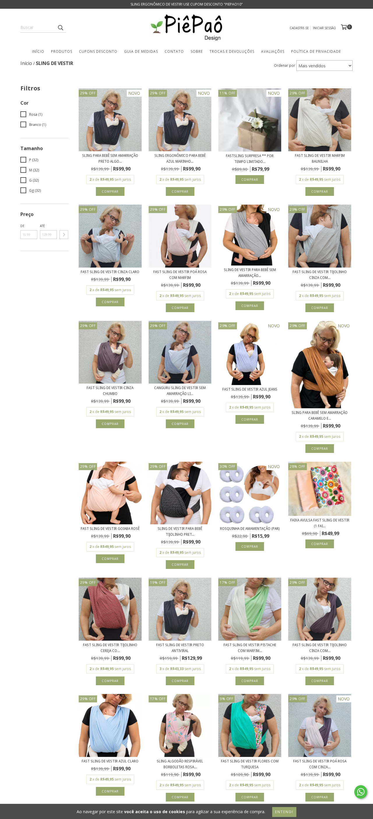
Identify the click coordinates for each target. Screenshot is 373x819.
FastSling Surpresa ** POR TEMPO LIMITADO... (250, 159)
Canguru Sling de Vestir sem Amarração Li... (180, 391)
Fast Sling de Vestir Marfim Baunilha (320, 159)
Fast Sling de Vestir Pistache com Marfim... (250, 648)
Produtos (61, 51)
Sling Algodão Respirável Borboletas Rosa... (180, 764)
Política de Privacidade (316, 51)
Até (42, 226)
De (22, 226)
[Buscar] (60, 27)
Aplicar (63, 234)
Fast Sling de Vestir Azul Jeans (249, 389)
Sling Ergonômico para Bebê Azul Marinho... (180, 159)
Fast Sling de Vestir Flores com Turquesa (250, 764)
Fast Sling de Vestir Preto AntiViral (180, 648)
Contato (174, 51)
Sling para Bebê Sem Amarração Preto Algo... (110, 159)
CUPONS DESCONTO (98, 51)
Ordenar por (284, 65)
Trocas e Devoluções (232, 51)
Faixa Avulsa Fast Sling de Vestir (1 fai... (319, 523)
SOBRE (197, 51)
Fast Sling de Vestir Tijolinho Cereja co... (110, 648)
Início (38, 51)
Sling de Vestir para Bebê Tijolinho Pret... (180, 532)
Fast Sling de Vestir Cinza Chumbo (110, 391)
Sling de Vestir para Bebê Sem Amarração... (250, 273)
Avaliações (272, 51)
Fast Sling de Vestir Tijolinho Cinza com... (320, 275)
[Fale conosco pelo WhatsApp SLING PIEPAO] (360, 792)
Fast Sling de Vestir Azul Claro (110, 761)
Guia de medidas (141, 51)
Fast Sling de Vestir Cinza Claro (110, 272)
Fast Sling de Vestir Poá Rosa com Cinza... (319, 764)
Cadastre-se (299, 28)
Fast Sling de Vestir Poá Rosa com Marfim (180, 275)
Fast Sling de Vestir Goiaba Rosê (110, 529)
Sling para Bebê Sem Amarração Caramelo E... (320, 416)
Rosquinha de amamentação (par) (249, 529)
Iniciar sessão (324, 28)
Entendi (284, 811)
